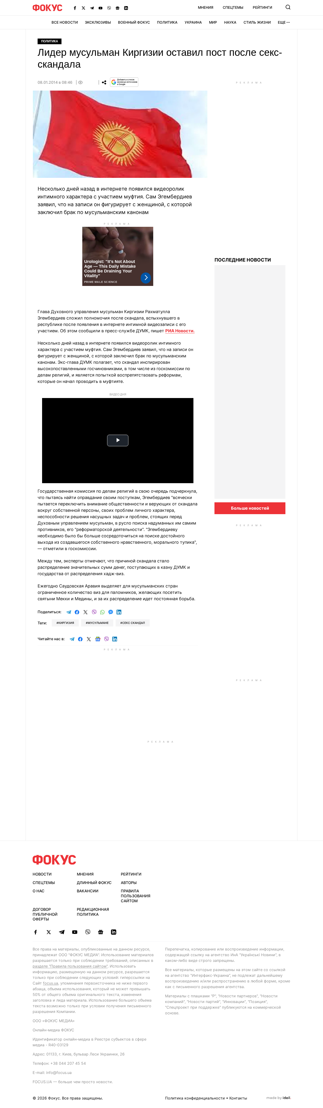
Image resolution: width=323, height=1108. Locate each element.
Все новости (65, 22)
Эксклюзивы (98, 22)
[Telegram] (92, 8)
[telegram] (61, 932)
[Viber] (109, 8)
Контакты (238, 1098)
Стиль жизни (257, 22)
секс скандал (133, 623)
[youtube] (74, 932)
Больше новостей (250, 508)
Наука (230, 22)
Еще (282, 22)
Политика (167, 22)
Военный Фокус (134, 22)
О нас (38, 891)
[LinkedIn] (126, 8)
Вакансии (87, 891)
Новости (42, 874)
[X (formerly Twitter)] (83, 8)
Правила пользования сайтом (135, 896)
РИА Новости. (180, 330)
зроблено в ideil (279, 1098)
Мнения (205, 7)
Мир (213, 22)
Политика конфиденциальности (195, 1098)
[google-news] (100, 932)
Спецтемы (233, 7)
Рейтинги (262, 7)
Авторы (129, 882)
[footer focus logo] (54, 860)
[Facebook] (75, 8)
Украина (193, 22)
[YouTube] (100, 8)
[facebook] (35, 932)
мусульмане (98, 623)
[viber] (87, 932)
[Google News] (117, 8)
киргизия (66, 623)
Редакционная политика (93, 912)
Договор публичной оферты (45, 914)
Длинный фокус (94, 882)
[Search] (288, 7)
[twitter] (48, 932)
